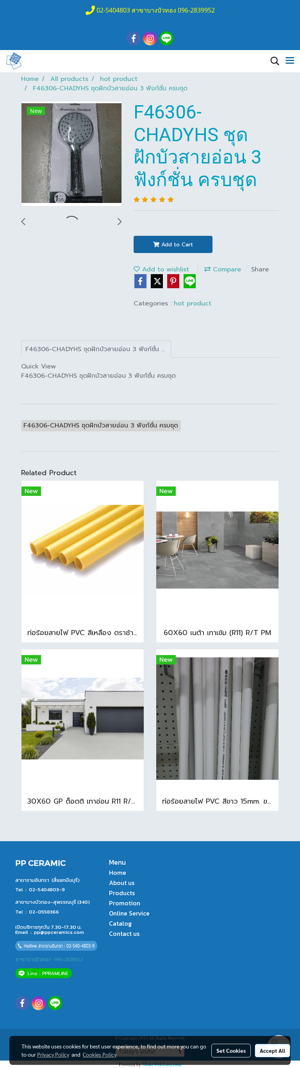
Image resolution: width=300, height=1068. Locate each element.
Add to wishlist (164, 269)
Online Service (129, 913)
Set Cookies (231, 1050)
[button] (272, 61)
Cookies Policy (99, 1054)
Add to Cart (176, 245)
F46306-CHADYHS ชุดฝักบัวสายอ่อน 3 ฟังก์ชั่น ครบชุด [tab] (98, 349)
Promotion (124, 903)
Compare (226, 269)
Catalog (120, 923)
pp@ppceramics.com (59, 932)
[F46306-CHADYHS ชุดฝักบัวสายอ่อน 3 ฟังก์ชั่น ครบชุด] (71, 154)
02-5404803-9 (47, 889)
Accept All (272, 1050)
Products (122, 892)
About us (121, 882)
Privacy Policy (53, 1054)
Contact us (124, 933)
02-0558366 (44, 911)
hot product (192, 303)
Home (117, 872)
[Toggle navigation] (289, 61)
